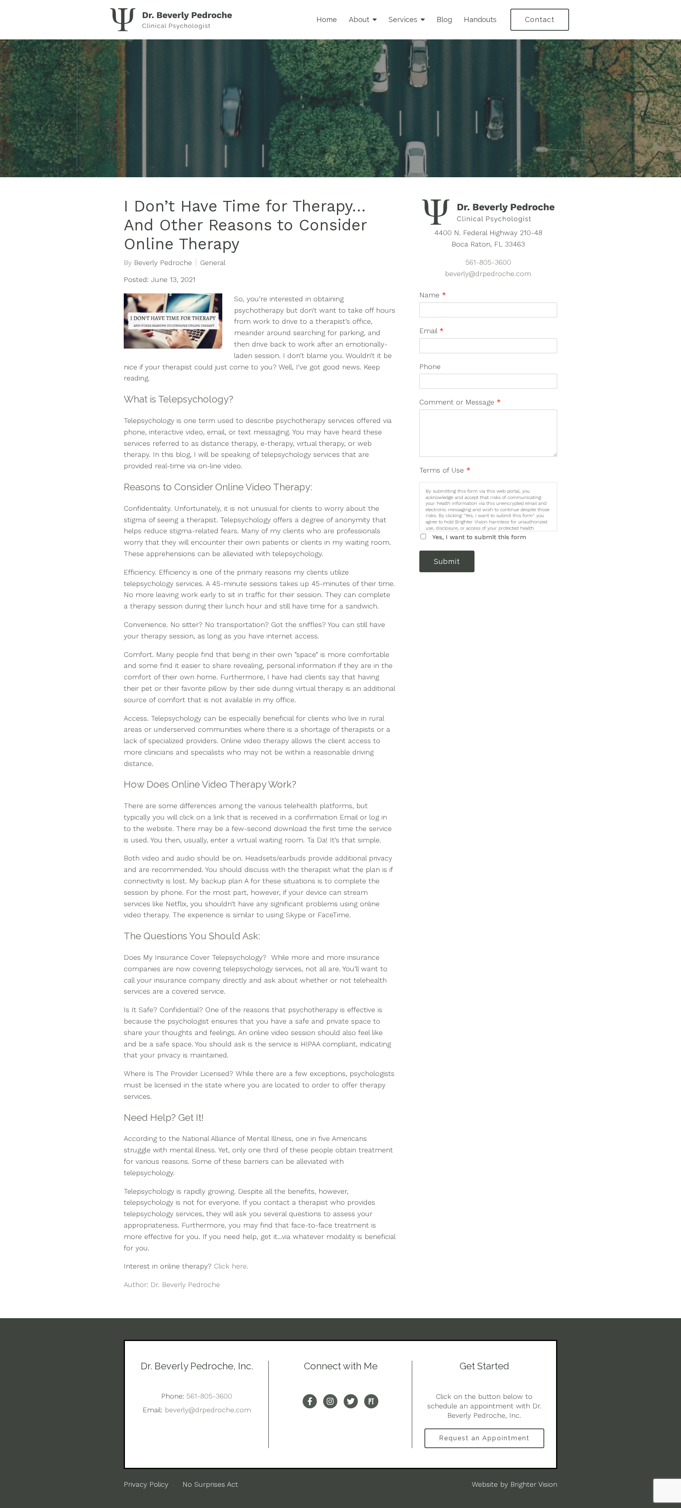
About (359, 19)
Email (431, 330)
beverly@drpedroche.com (488, 273)
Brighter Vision (533, 1484)
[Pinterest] (371, 1401)
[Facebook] (310, 1401)
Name (432, 295)
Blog (444, 19)
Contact (539, 19)
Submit (447, 561)
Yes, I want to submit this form (479, 537)
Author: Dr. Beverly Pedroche (172, 1284)
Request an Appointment (484, 1438)
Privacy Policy (146, 1484)
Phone (430, 366)
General (212, 262)
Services (403, 19)
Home (326, 19)
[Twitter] (351, 1401)
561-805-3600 (488, 262)
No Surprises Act (210, 1484)
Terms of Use (445, 470)
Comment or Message (460, 402)
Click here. (231, 1266)
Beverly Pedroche (163, 262)
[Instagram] (330, 1401)
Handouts (480, 19)
